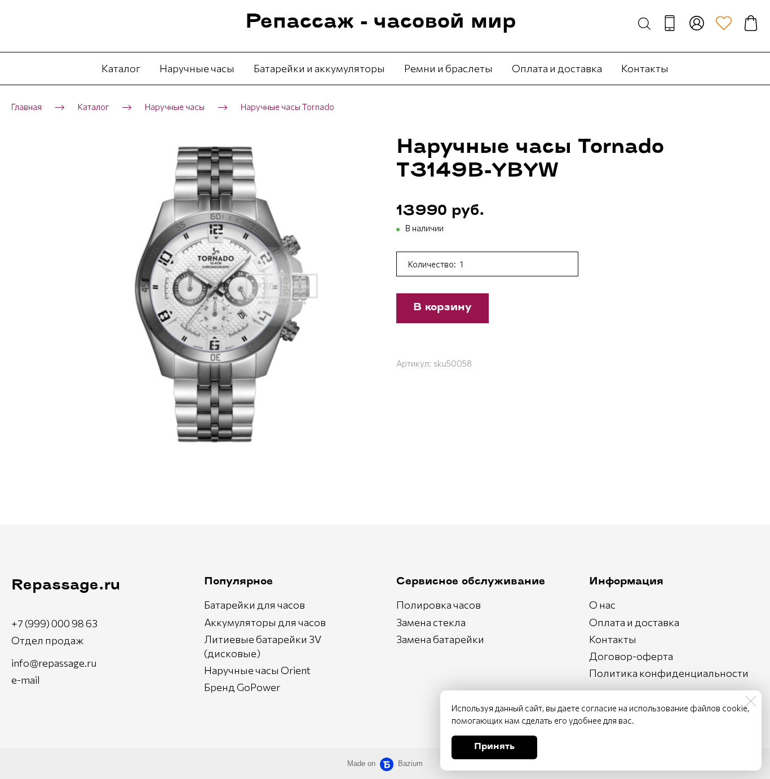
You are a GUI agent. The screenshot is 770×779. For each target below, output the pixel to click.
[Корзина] (751, 23)
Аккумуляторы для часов (265, 622)
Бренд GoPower (242, 687)
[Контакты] (670, 23)
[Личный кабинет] (697, 23)
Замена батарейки (440, 639)
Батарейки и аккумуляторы (319, 68)
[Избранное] (724, 23)
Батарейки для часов (254, 604)
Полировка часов (438, 604)
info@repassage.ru (53, 663)
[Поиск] (644, 23)
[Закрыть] (751, 701)
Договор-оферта (631, 656)
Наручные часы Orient (257, 670)
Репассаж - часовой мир (380, 23)
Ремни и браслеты (448, 68)
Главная (26, 107)
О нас (602, 604)
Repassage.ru (65, 586)
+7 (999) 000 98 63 (54, 623)
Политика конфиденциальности (669, 673)
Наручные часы (197, 68)
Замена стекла (431, 622)
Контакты (645, 68)
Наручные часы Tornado (287, 107)
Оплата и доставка (557, 68)
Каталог (120, 68)
